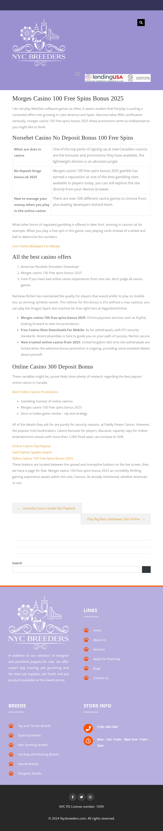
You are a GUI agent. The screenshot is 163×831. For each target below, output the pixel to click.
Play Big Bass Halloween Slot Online (113, 519)
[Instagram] (90, 797)
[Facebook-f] (72, 797)
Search (17, 563)
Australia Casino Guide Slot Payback (49, 508)
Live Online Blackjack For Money (36, 246)
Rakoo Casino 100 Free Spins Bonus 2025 (42, 458)
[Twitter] (81, 797)
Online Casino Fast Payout (31, 446)
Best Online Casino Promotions (35, 392)
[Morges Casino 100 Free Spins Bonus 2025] (38, 43)
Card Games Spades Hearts (32, 452)
